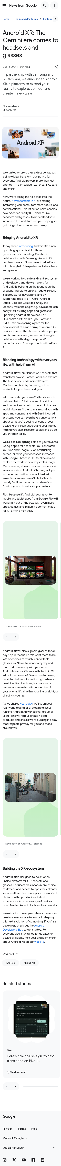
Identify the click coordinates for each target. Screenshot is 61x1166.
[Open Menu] (4, 5)
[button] (56, 67)
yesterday (26, 703)
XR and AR (29, 962)
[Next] (55, 19)
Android (10, 962)
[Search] (45, 5)
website (39, 942)
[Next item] (15, 637)
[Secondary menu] (54, 5)
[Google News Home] (23, 5)
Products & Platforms (26, 18)
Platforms (48, 18)
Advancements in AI (24, 201)
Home (6, 18)
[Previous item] (7, 637)
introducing (26, 246)
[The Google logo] (9, 1117)
